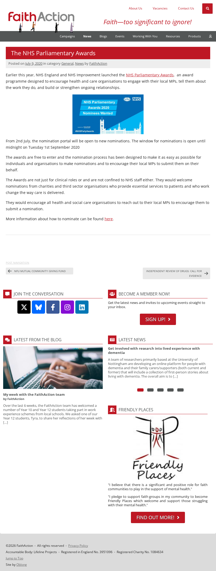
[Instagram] (67, 307)
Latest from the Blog (38, 340)
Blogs (103, 36)
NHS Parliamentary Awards (150, 74)
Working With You (145, 36)
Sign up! (155, 319)
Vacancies (160, 8)
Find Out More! (155, 517)
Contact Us (186, 8)
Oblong (21, 564)
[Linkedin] (82, 307)
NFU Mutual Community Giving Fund (40, 271)
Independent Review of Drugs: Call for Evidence (174, 273)
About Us (135, 8)
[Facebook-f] (53, 307)
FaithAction (98, 63)
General (67, 63)
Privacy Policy (78, 545)
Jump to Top (14, 558)
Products (194, 36)
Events (119, 36)
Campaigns (67, 36)
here (109, 218)
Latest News (132, 340)
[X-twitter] (24, 307)
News (87, 36)
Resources (173, 36)
